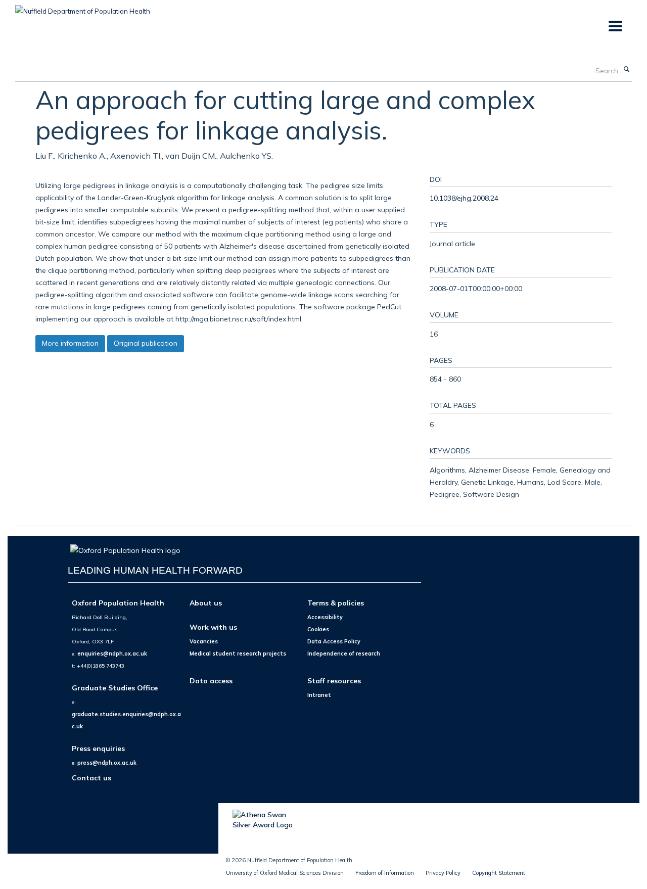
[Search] (626, 69)
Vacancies (204, 641)
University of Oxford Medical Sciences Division (285, 872)
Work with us (213, 627)
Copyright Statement (498, 872)
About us (206, 602)
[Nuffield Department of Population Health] (82, 8)
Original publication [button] (145, 343)
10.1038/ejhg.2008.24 (464, 198)
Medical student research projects (238, 653)
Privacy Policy (443, 872)
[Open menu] (615, 26)
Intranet (319, 694)
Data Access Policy (333, 641)
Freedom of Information (384, 872)
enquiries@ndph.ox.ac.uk (112, 653)
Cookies (318, 629)
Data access (211, 680)
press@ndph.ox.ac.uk (106, 762)
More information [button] (70, 343)
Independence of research (343, 653)
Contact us (91, 777)
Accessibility (325, 617)
